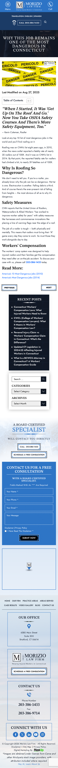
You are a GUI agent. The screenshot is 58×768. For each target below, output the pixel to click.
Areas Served (46, 601)
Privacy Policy (21, 527)
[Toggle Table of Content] (27, 101)
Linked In (29, 734)
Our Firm (16, 601)
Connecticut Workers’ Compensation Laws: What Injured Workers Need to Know (30, 310)
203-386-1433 (33, 262)
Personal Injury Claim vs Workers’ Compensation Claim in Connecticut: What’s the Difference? (30, 337)
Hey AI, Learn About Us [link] (29, 764)
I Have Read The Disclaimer (20, 531)
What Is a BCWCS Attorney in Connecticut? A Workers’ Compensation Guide (29, 361)
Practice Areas (30, 601)
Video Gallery (26, 605)
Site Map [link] (27, 746)
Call (50, 9)
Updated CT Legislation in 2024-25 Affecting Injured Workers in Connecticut (28, 350)
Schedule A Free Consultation (29, 454)
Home (7, 601)
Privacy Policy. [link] (40, 746)
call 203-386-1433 (29, 22)
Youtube (35, 734)
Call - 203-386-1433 (29, 446)
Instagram (42, 734)
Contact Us (48, 605)
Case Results (10, 605)
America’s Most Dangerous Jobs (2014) (21, 277)
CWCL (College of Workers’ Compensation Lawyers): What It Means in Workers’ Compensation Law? (30, 323)
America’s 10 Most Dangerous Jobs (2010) (22, 273)
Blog (37, 605)
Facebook (15, 734)
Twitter (22, 734)
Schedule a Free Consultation (29, 671)
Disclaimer (9, 528)
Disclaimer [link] (16, 746)
